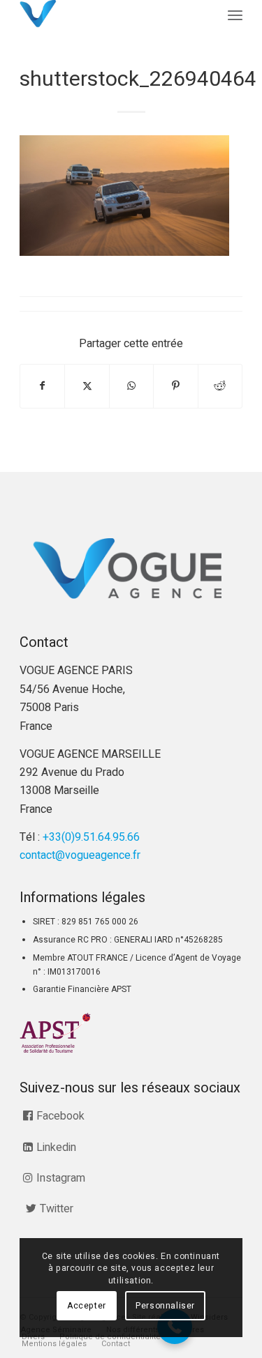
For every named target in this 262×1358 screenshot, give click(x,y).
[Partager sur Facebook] (42, 386)
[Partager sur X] (86, 386)
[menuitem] (235, 15)
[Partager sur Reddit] (220, 386)
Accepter (86, 1305)
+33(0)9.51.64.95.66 (91, 837)
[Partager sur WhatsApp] (131, 386)
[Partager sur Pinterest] (175, 386)
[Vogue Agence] (109, 14)
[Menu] (235, 15)
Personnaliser (165, 1305)
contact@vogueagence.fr (80, 855)
